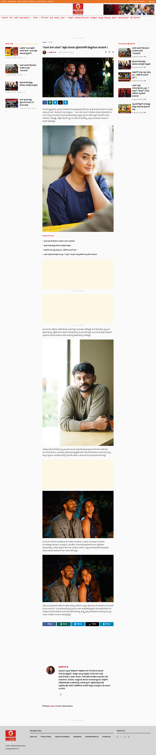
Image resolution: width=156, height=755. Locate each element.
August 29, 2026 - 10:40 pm (13, 75)
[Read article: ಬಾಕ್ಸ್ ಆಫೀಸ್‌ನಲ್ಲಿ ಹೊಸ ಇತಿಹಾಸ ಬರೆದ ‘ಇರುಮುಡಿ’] (11, 68)
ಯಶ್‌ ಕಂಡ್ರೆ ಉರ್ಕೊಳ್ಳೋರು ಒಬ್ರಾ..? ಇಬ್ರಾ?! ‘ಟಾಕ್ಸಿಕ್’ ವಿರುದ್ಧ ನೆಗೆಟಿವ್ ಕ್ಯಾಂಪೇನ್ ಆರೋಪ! (70, 255)
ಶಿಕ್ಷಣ (63, 18)
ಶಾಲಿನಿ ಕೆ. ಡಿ (52, 52)
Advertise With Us (41, 1)
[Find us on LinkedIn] (125, 737)
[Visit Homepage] (78, 9)
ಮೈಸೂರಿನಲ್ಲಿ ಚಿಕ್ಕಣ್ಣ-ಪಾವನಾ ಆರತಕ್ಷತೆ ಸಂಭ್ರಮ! (57, 246)
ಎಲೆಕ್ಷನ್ (70, 18)
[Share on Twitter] (60, 102)
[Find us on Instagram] (128, 737)
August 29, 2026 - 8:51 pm (28, 108)
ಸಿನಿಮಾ (35, 18)
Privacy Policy (12, 1)
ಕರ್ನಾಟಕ (5, 18)
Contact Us (51, 1)
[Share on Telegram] (55, 102)
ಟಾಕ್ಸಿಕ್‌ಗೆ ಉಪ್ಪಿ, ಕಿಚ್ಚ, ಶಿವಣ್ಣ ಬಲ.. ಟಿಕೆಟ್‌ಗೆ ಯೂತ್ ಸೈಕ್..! (60, 250)
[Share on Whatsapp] (50, 102)
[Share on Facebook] (44, 102)
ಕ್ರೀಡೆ (51, 18)
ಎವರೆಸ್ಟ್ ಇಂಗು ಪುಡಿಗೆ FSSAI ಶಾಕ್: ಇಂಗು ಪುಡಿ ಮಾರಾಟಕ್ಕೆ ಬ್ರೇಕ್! (28, 51)
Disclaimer (32, 1)
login (52, 706)
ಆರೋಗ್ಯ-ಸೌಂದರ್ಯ (82, 18)
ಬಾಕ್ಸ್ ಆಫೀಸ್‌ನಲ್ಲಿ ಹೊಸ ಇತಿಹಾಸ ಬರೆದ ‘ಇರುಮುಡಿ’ (59, 241)
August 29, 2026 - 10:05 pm (13, 92)
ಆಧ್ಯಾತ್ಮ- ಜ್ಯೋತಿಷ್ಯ (104, 18)
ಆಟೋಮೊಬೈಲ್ (123, 18)
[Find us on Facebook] (117, 737)
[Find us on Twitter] (121, 737)
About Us (4, 1)
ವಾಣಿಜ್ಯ (57, 18)
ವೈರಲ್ (114, 18)
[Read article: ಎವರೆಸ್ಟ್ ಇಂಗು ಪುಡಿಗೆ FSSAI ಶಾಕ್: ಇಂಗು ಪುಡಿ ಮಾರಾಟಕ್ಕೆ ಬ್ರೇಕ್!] (11, 51)
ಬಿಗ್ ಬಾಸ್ (45, 18)
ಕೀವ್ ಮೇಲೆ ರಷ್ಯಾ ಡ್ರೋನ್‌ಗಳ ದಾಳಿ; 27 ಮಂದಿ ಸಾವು (27, 103)
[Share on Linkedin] (65, 102)
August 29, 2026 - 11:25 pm (13, 58)
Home (44, 42)
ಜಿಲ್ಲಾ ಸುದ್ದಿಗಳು (25, 18)
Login (152, 1)
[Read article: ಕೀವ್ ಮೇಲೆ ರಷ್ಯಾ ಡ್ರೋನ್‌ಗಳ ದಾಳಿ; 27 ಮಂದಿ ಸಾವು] (11, 103)
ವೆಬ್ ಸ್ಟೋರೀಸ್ (135, 18)
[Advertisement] (78, 27)
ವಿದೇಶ (16, 18)
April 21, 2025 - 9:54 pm (66, 52)
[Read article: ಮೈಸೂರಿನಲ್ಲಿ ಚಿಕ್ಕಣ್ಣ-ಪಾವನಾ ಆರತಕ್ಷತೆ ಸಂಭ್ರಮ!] (11, 86)
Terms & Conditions (22, 1)
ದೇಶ (11, 18)
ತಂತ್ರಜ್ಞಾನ (93, 18)
